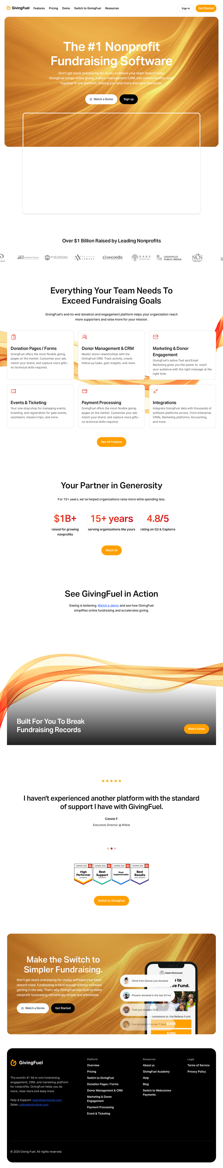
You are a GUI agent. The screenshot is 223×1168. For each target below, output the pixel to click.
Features (39, 8)
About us (149, 1065)
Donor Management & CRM (105, 1090)
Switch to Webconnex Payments (157, 1093)
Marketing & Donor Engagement (99, 1099)
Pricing (91, 1071)
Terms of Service (198, 1065)
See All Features (111, 442)
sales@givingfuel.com (33, 1104)
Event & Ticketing (98, 1113)
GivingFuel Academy (156, 1071)
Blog (146, 1084)
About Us (112, 550)
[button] (39, 8)
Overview (93, 1065)
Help (146, 1078)
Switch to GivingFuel (111, 901)
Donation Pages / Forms (102, 1084)
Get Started (63, 1008)
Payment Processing (100, 1107)
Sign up (129, 99)
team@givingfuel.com (47, 1100)
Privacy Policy (196, 1071)
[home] (18, 8)
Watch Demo (196, 729)
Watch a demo (108, 605)
